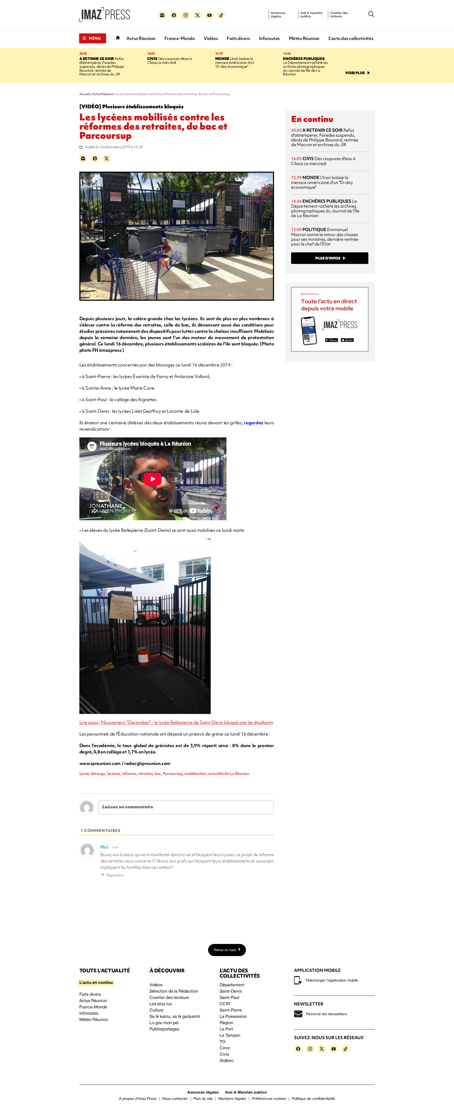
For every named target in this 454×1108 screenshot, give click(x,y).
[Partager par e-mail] (83, 158)
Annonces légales (278, 15)
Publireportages (164, 1029)
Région (226, 1023)
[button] (92, 38)
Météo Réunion (304, 38)
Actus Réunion (141, 38)
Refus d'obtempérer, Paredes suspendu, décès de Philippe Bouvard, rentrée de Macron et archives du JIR (101, 66)
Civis (224, 1054)
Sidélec (227, 1061)
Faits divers (238, 38)
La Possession (233, 1017)
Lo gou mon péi (164, 1023)
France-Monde (179, 38)
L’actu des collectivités (350, 38)
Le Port (226, 1029)
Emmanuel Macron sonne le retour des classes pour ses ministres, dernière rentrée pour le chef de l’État (324, 237)
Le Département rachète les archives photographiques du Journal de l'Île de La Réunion (305, 66)
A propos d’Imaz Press (138, 1099)
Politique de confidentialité (313, 1099)
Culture (156, 1010)
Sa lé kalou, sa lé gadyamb (174, 1017)
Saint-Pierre (231, 1010)
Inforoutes (269, 38)
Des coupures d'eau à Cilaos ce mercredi (169, 60)
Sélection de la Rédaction (173, 991)
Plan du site (203, 1099)
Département (232, 985)
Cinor (225, 1048)
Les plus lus (160, 1004)
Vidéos (211, 38)
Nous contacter (175, 1099)
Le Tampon (230, 1036)
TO (222, 1042)
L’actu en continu (96, 983)
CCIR (225, 1004)
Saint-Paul (229, 998)
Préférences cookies (269, 1099)
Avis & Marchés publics (246, 1092)
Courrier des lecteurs (339, 15)
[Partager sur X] (106, 158)
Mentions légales (232, 1099)
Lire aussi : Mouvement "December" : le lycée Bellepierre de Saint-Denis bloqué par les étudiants (176, 722)
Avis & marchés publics (311, 15)
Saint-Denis (231, 991)
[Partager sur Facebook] (95, 158)
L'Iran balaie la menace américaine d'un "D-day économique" (234, 62)
